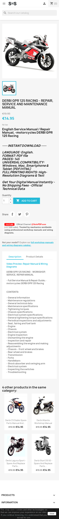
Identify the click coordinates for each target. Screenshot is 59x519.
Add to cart (26, 200)
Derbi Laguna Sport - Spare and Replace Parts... (16, 463)
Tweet (19, 214)
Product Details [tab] (34, 256)
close (52, 513)
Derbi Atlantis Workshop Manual (43, 421)
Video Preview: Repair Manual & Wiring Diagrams (27, 265)
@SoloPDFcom (38, 224)
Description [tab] (15, 256)
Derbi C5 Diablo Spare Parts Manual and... (15, 421)
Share (12, 214)
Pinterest (27, 214)
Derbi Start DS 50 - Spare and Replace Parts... (43, 463)
